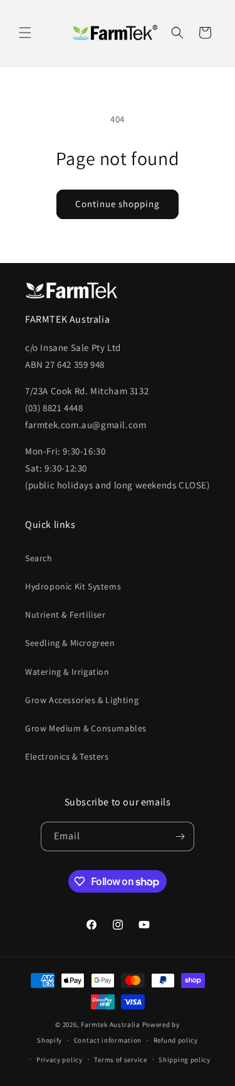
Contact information (108, 1040)
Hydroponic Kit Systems (73, 586)
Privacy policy (59, 1059)
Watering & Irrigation (67, 671)
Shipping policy (185, 1059)
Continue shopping (117, 204)
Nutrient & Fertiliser (65, 614)
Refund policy (176, 1040)
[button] (25, 32)
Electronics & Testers (67, 756)
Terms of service (120, 1059)
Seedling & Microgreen (70, 642)
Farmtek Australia (110, 1024)
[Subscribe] (180, 836)
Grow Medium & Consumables (86, 728)
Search (39, 558)
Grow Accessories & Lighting (81, 700)
